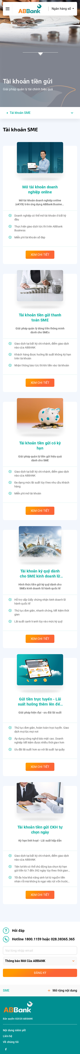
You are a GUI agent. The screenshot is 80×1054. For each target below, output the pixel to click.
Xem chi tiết (40, 254)
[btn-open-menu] (7, 9)
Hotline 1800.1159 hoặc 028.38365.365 (43, 939)
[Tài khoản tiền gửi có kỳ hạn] (40, 413)
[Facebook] (6, 1049)
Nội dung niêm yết (14, 1030)
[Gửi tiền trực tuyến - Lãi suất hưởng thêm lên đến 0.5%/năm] (40, 669)
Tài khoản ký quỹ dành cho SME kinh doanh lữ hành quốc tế (40, 574)
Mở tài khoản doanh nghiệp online (40, 189)
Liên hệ (7, 1036)
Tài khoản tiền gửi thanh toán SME (40, 317)
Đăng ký (40, 973)
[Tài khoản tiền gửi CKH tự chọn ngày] (40, 797)
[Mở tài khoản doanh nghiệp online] (40, 157)
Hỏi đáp (18, 931)
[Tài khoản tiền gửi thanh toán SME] (40, 285)
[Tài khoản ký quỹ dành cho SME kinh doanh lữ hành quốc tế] (40, 541)
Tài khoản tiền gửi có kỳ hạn (40, 445)
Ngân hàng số (62, 9)
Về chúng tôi (11, 1041)
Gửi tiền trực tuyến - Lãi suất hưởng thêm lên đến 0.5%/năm (40, 702)
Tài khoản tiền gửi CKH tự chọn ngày (40, 830)
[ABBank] (30, 9)
